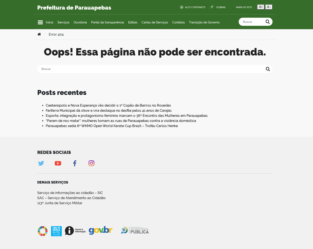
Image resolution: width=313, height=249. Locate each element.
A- (269, 7)
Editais (132, 22)
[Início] (39, 34)
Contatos (178, 22)
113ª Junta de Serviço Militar (59, 203)
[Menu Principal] (40, 22)
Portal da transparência (107, 22)
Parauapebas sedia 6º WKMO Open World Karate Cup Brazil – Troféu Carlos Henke (112, 126)
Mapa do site (244, 7)
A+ (261, 7)
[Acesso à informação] (75, 230)
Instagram (91, 163)
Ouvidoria (80, 22)
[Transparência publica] (135, 231)
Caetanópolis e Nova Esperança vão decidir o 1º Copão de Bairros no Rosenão (108, 105)
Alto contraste (195, 7)
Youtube (58, 163)
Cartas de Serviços (155, 22)
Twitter (41, 163)
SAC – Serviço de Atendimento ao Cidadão (71, 198)
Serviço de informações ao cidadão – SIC (70, 193)
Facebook (74, 163)
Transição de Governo (204, 22)
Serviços (63, 22)
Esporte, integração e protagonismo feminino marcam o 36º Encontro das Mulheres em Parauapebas (127, 116)
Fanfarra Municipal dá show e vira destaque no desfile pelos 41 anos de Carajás (109, 111)
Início (49, 22)
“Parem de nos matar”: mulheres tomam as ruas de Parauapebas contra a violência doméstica (121, 121)
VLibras (220, 7)
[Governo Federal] (105, 230)
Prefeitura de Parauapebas (74, 7)
